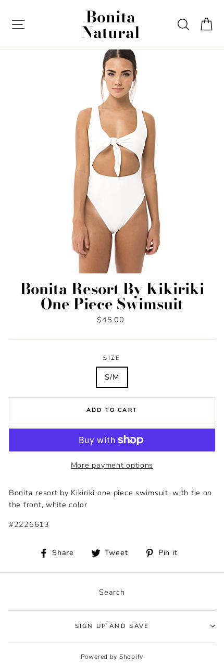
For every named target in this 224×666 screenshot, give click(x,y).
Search (112, 592)
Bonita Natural (110, 24)
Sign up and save (112, 626)
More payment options (112, 465)
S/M (112, 377)
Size (111, 358)
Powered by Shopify (112, 656)
